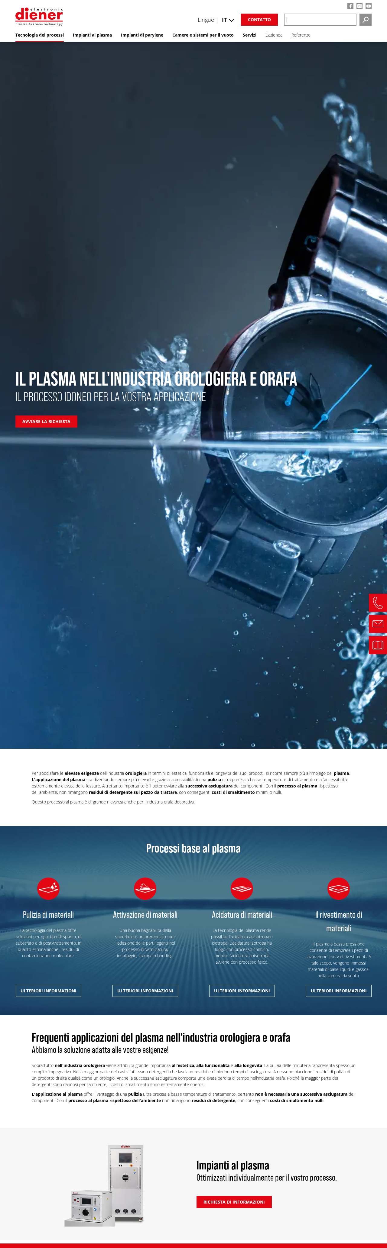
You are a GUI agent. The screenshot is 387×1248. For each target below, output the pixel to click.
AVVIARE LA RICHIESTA (46, 421)
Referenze (301, 35)
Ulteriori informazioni (48, 991)
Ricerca (365, 20)
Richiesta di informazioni (234, 1202)
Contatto (259, 19)
